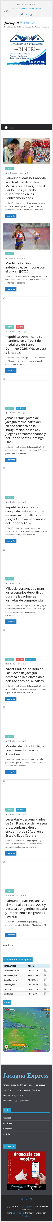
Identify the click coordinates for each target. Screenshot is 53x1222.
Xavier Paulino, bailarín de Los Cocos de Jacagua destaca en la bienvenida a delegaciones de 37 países (24, 675)
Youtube (6, 1134)
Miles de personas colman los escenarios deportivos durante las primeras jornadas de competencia (24, 594)
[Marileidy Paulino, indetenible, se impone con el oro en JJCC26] (26, 236)
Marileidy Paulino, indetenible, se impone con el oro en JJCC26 (25, 267)
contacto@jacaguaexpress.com (16, 1100)
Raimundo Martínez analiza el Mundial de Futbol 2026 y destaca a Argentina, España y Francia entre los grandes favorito (26, 908)
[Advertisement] (26, 95)
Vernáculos (21, 408)
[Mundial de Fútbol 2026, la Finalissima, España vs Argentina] (26, 719)
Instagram (7, 1128)
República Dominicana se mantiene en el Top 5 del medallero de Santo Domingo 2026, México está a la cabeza (25, 344)
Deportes (9, 168)
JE (27, 173)
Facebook (7, 1118)
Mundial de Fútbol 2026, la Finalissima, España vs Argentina (24, 750)
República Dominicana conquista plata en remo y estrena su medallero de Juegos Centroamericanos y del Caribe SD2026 (25, 515)
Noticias (20, 327)
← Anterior (8, 945)
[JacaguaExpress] (6, 127)
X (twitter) (7, 1123)
